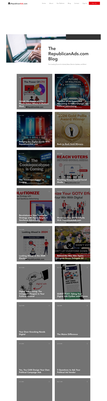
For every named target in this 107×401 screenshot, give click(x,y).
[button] (60, 3)
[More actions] (50, 77)
